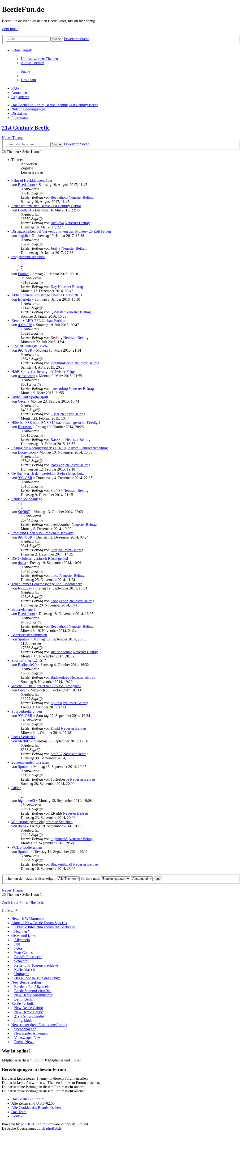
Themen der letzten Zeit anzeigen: (31, 878)
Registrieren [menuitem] (20, 97)
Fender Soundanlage (26, 499)
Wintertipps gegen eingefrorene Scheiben (42, 822)
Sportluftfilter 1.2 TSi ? (28, 660)
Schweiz (20, 961)
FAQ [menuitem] (15, 88)
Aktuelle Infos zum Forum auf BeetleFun (45, 927)
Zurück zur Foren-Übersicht (23, 903)
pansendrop (26, 376)
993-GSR (25, 350)
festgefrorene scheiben (28, 257)
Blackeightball (61, 864)
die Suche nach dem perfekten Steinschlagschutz (47, 473)
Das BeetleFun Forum (27, 105)
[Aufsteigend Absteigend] (142, 878)
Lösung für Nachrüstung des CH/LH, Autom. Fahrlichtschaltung (59, 448)
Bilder (16, 788)
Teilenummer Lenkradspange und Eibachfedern (46, 584)
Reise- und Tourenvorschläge (36, 965)
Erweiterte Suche (76, 39)
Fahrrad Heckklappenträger (31, 180)
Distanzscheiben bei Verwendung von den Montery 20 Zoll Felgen (61, 231)
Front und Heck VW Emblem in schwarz (42, 533)
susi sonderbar (61, 652)
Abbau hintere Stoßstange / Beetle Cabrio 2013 (46, 295)
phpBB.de (53, 1128)
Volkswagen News (28, 1037)
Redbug (56, 338)
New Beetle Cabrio (28, 1008)
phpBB (26, 1124)
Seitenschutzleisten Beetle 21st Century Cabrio (46, 206)
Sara (54, 550)
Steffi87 (56, 490)
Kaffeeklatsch (24, 970)
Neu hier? (21, 931)
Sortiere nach (91, 878)
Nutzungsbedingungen (28, 109)
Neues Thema (12, 138)
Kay (54, 287)
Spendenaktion (25, 1029)
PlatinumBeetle (62, 363)
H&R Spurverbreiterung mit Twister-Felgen (44, 372)
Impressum (19, 118)
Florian (23, 274)
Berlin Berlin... (25, 999)
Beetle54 (24, 210)
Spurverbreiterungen (26, 711)
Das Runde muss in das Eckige (37, 978)
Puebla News (24, 1042)
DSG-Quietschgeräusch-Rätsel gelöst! (39, 558)
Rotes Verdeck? (23, 737)
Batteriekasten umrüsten (29, 635)
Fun (17, 944)
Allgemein (22, 940)
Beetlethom (26, 185)
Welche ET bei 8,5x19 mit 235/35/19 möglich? (46, 686)
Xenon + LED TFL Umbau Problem (38, 321)
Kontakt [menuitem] (17, 1116)
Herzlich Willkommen (27, 919)
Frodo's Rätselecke (28, 957)
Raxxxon (25, 427)
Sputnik (24, 639)
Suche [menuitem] (25, 71)
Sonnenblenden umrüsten (30, 762)
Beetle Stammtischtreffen (33, 991)
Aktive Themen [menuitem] (32, 63)
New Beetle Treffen (26, 982)
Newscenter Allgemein (31, 1033)
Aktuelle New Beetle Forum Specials (39, 923)
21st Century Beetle (83, 105)
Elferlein (24, 299)
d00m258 (25, 325)
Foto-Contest (24, 953)
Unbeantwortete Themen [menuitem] (39, 59)
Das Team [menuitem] (28, 80)
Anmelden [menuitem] (19, 93)
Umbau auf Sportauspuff (29, 397)
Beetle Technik (56, 105)
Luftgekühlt (23, 1021)
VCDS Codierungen (26, 847)
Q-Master (58, 312)
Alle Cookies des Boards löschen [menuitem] (36, 1108)
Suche (56, 39)
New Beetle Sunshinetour (33, 995)
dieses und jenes (23, 936)
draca (22, 563)
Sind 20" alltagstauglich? (29, 346)
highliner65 (26, 801)
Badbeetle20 (27, 665)
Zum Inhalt (10, 29)
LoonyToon (27, 452)
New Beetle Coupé (28, 1012)
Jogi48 (23, 236)
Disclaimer (19, 113)
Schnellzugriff (21, 50)
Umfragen (21, 974)
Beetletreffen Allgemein (32, 987)
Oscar (22, 401)
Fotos (18, 948)
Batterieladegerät (23, 609)
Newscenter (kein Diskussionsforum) (39, 1025)
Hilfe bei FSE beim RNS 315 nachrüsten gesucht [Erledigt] (55, 423)
